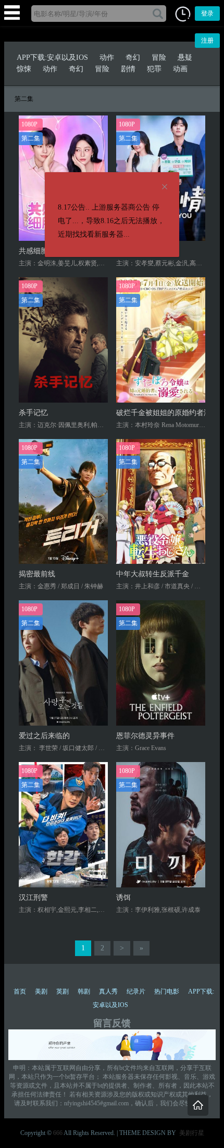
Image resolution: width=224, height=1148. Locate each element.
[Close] (164, 187)
